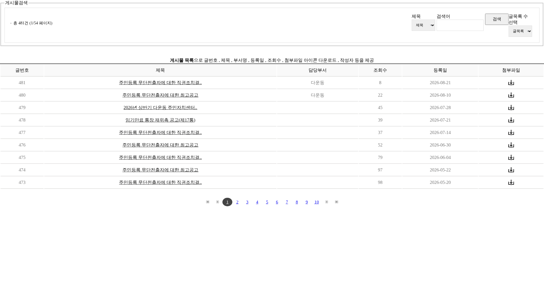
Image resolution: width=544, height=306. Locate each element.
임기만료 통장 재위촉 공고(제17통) (160, 120)
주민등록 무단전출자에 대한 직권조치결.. (160, 82)
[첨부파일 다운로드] (511, 82)
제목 (416, 16)
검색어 (443, 16)
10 (316, 202)
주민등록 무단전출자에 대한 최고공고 (160, 95)
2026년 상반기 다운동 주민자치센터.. (160, 107)
